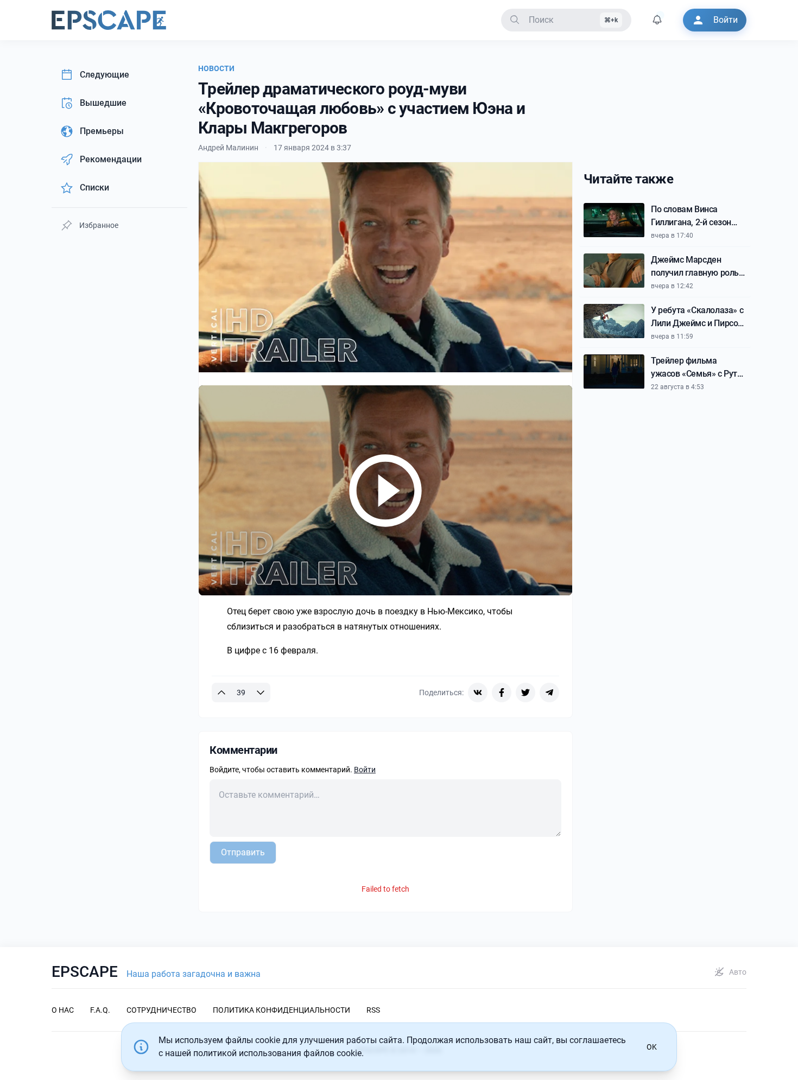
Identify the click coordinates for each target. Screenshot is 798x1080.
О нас (63, 1010)
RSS (373, 1010)
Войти (365, 769)
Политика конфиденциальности (281, 1010)
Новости (216, 68)
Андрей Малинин (228, 147)
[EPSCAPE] (109, 20)
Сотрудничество (161, 1010)
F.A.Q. (100, 1010)
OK (652, 1047)
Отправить (243, 852)
